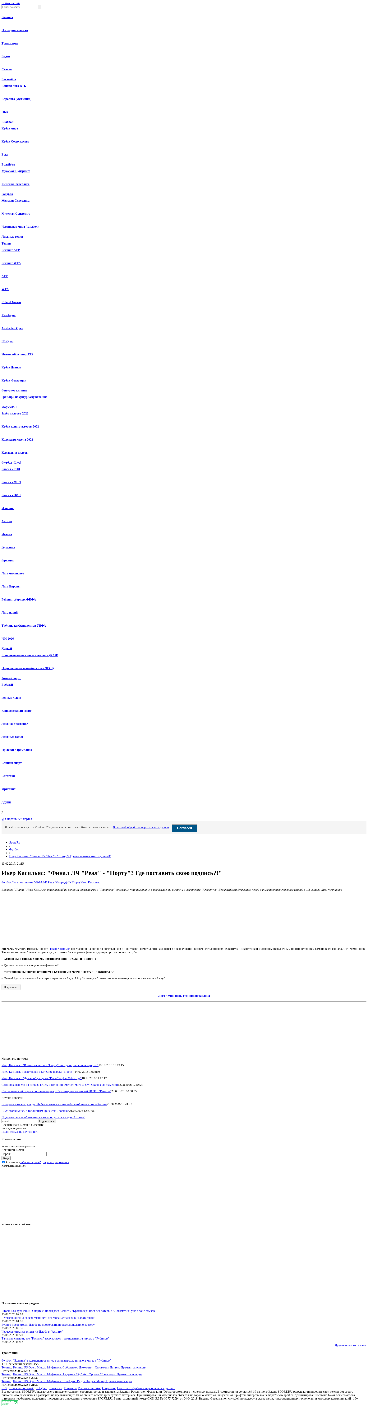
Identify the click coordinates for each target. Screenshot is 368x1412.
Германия (8, 547)
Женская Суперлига (16, 184)
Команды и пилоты (15, 452)
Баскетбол (9, 79)
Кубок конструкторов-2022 (20, 426)
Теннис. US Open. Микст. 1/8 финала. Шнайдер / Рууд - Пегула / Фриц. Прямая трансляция (72, 1381)
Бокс (5, 154)
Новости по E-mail (21, 1388)
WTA (5, 289)
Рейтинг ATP (11, 250)
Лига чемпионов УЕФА (27, 882)
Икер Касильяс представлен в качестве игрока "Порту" (38, 1071)
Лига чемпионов (13, 573)
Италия (7, 534)
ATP (5, 276)
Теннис (6, 243)
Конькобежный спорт (16, 710)
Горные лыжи (11, 697)
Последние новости (15, 30)
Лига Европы (11, 586)
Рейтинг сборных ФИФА (19, 599)
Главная (7, 17)
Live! (17, 462)
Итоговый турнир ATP (17, 354)
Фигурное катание (14, 390)
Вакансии (55, 1388)
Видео (6, 56)
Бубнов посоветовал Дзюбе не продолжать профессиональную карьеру (48, 1324)
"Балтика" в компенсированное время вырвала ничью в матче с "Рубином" (62, 1360)
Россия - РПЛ (11, 469)
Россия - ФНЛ (11, 482)
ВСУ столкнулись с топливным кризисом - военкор (35, 1110)
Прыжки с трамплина (17, 749)
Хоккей (7, 648)
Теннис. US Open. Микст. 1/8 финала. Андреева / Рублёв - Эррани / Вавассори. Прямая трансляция (77, 1374)
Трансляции (10, 43)
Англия (7, 521)
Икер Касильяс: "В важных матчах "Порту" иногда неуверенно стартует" (50, 1065)
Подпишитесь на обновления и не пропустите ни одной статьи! (43, 1117)
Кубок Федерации (14, 380)
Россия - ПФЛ (11, 495)
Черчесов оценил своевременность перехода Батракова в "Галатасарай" (48, 1317)
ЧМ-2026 (8, 638)
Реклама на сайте (89, 1388)
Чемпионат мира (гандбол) (20, 226)
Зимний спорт (11, 678)
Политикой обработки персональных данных (141, 827)
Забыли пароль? (30, 1162)
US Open (7, 341)
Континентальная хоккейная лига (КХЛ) (30, 655)
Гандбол (7, 194)
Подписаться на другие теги (20, 1131)
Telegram (41, 1388)
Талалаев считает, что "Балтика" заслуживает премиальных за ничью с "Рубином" (55, 1338)
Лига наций (10, 612)
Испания (8, 508)
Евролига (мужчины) (16, 99)
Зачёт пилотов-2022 (15, 413)
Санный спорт (12, 762)
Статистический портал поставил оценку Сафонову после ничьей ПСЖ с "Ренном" (56, 1091)
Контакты (70, 1388)
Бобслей (7, 684)
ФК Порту (73, 882)
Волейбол (8, 164)
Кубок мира (10, 128)
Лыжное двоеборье (15, 723)
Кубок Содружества (15, 141)
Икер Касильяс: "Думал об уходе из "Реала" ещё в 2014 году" (42, 1078)
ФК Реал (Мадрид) (55, 882)
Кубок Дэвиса (11, 367)
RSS (4, 1388)
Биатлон (7, 122)
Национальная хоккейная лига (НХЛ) (28, 668)
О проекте (109, 1388)
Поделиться (11, 987)
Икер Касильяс (90, 882)
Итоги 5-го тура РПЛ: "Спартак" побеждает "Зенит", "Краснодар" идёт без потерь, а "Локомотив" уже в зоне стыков (78, 1310)
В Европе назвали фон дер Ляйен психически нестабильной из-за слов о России (54, 1104)
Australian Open (12, 328)
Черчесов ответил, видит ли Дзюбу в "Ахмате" (32, 1331)
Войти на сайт (11, 3)
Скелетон (8, 776)
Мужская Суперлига (16, 171)
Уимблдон (9, 315)
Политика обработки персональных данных (146, 1388)
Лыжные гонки (12, 236)
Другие (6, 802)
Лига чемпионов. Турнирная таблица (184, 995)
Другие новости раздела (350, 1345)
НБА (5, 112)
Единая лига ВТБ (14, 85)
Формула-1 (9, 407)
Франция (8, 560)
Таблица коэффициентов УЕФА (24, 625)
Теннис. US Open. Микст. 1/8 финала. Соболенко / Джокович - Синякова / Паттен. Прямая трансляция (79, 1367)
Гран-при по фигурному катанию (24, 397)
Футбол (7, 462)
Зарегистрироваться (56, 1162)
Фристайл (9, 789)
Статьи (7, 69)
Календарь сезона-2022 (17, 439)
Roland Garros (11, 302)
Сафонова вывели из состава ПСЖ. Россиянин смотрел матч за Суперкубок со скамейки (60, 1084)
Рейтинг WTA (11, 263)
